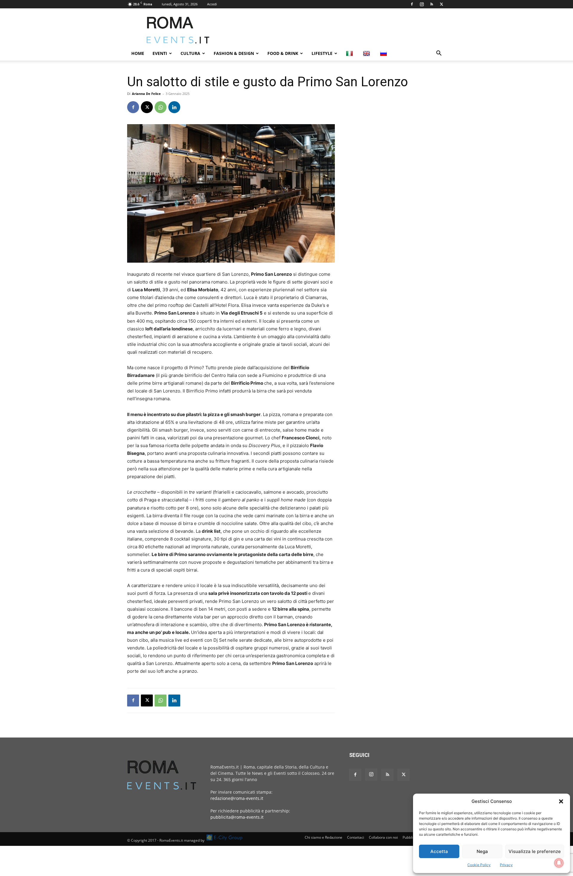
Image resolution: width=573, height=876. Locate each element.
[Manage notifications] (559, 863)
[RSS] (431, 4)
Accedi (212, 4)
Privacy (506, 865)
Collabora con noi (383, 837)
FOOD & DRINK (282, 53)
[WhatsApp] (161, 107)
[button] (561, 801)
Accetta (439, 851)
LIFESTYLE (322, 53)
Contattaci (355, 837)
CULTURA (190, 53)
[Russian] (384, 53)
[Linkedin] (174, 107)
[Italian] (350, 53)
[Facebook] (411, 4)
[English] (367, 53)
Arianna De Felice (146, 93)
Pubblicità (411, 837)
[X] (441, 4)
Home (137, 53)
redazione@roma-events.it (236, 798)
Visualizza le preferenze (535, 851)
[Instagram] (421, 4)
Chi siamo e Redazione (323, 837)
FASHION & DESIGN (234, 53)
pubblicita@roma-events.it (237, 817)
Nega (482, 851)
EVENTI (160, 53)
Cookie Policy (479, 865)
